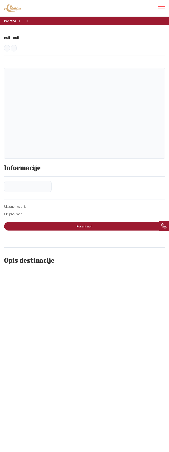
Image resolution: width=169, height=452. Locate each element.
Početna (10, 21)
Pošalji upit (84, 226)
